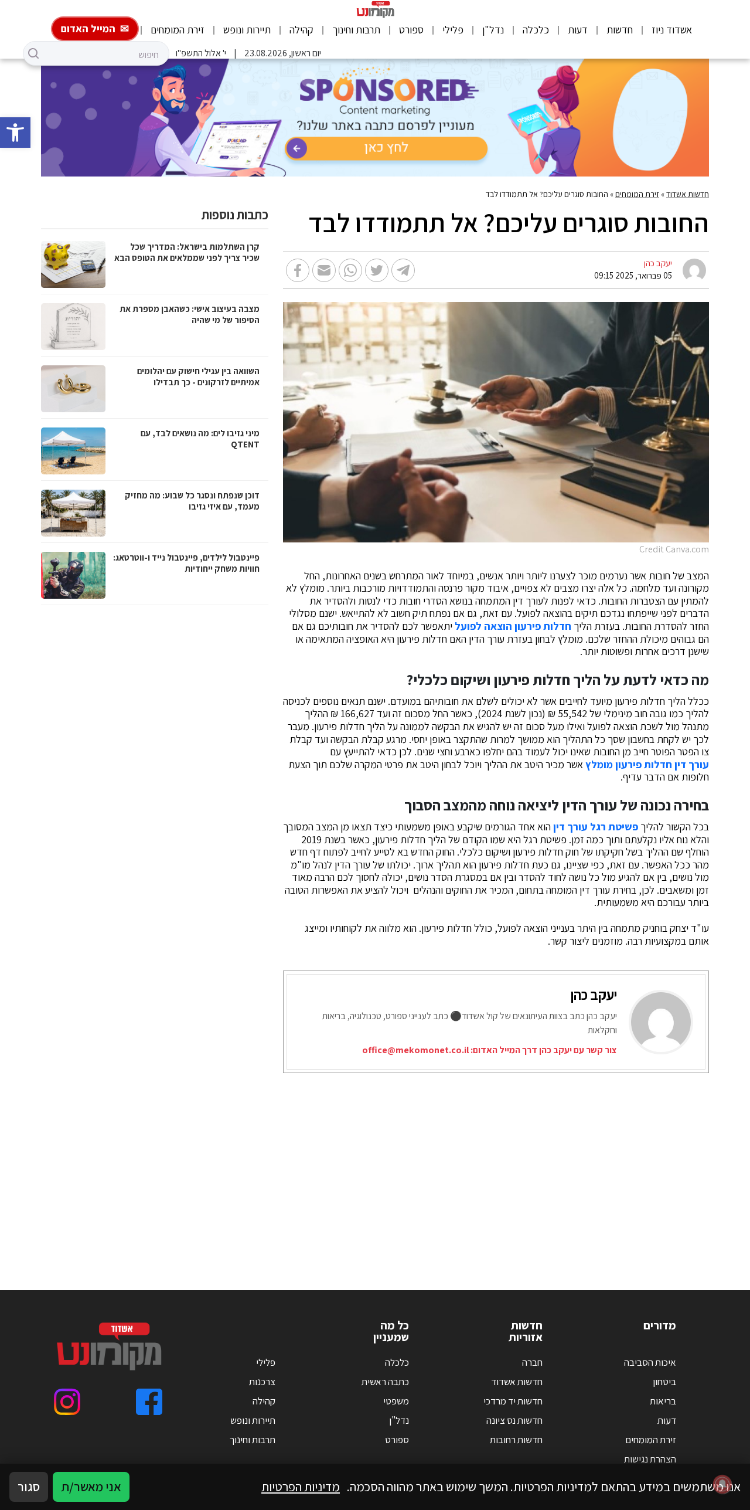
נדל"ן (493, 29)
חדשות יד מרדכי (513, 1400)
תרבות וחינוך (356, 29)
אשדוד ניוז (672, 29)
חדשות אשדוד (687, 194)
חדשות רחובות (516, 1439)
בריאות (663, 1400)
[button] (15, 132)
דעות (578, 29)
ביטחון (664, 1381)
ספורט (411, 29)
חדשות (619, 29)
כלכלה (536, 29)
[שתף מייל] (324, 270)
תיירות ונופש (247, 29)
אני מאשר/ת (91, 1486)
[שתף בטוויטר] (376, 270)
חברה (532, 1362)
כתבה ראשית (385, 1381)
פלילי (452, 29)
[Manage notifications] (722, 1484)
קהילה (301, 29)
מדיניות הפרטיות (300, 1486)
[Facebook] (149, 1402)
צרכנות (262, 1381)
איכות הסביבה (650, 1362)
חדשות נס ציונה (514, 1420)
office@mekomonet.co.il (415, 1050)
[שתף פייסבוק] (297, 270)
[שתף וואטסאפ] (350, 270)
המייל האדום (88, 28)
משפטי (396, 1400)
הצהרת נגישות (650, 1459)
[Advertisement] (375, 1167)
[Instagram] (67, 1402)
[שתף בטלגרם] (403, 270)
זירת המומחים (177, 29)
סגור (29, 1486)
